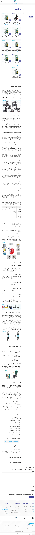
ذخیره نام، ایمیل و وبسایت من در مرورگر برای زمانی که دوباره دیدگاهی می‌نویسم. (21, 494)
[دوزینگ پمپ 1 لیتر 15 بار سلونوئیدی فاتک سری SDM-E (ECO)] (6, 17)
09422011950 (5, 513)
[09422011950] (7, 513)
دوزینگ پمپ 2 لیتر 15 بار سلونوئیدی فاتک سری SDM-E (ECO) (6, 50)
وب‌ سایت (32, 490)
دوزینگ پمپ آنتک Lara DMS (15, 510)
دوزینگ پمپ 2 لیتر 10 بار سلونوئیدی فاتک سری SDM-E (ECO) (16, 50)
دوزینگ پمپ (16, 24)
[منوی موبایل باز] (34, 1)
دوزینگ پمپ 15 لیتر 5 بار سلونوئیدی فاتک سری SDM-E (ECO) (6, 36)
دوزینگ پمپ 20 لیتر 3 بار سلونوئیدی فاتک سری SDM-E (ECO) (16, 64)
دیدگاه (33, 471)
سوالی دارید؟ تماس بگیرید (20, 3)
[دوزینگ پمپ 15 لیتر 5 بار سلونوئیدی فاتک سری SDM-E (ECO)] (6, 30)
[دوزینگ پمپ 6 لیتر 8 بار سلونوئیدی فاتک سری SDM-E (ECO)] (16, 71)
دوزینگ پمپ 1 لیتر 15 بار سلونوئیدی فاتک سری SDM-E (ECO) (6, 23)
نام (33, 482)
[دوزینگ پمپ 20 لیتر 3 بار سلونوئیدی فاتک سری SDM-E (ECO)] (16, 58)
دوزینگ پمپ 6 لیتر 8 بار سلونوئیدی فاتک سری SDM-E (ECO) (16, 77)
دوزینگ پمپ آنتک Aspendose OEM (14, 508)
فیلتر (31, 16)
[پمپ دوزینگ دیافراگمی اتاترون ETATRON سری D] (16, 17)
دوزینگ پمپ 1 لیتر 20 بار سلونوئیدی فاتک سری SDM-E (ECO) (16, 36)
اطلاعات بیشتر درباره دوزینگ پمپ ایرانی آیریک (11, 441)
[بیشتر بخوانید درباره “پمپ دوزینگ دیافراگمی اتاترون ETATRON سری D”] (20, 20)
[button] (10, 20)
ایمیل (33, 486)
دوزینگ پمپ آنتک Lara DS (15, 512)
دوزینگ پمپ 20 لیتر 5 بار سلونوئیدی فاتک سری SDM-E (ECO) (6, 64)
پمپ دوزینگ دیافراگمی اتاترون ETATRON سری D (16, 23)
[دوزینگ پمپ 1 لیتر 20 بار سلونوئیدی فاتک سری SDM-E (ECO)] (16, 30)
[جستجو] (24, 9)
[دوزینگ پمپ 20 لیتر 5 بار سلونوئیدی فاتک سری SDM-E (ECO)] (6, 58)
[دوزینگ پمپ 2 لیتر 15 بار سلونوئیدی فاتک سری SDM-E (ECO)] (6, 44)
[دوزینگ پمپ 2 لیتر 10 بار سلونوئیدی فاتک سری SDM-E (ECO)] (16, 44)
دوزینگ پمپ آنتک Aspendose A (14, 506)
